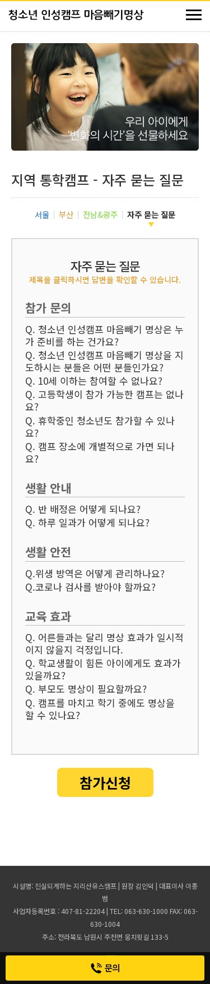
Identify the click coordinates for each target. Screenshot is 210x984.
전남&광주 (100, 214)
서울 (42, 214)
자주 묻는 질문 (151, 214)
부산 (66, 214)
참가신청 (105, 782)
